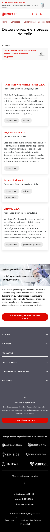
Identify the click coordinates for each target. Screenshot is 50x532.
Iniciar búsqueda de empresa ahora (24, 317)
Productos (7, 353)
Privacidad (25, 524)
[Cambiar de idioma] (41, 14)
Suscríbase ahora (25, 420)
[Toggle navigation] (46, 14)
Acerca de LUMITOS (24, 499)
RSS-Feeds (7, 381)
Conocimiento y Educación (15, 371)
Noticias (6, 335)
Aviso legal (10, 520)
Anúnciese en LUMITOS (24, 494)
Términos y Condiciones (30, 520)
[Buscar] (32, 14)
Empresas (6, 344)
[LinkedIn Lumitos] (25, 483)
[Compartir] (36, 14)
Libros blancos (9, 362)
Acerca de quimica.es (25, 504)
